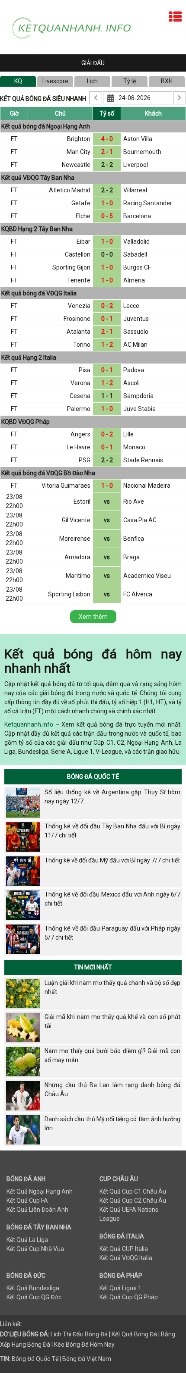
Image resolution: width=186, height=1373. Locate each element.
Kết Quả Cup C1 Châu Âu (132, 1191)
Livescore (55, 81)
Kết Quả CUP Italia (123, 1248)
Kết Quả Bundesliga (32, 1288)
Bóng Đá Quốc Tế (93, 776)
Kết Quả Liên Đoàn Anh (37, 1209)
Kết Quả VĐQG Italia (125, 1257)
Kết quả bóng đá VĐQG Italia (39, 293)
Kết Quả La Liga (27, 1239)
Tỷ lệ (129, 81)
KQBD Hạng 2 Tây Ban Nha (37, 229)
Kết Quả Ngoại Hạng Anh (39, 1191)
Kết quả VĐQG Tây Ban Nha (37, 177)
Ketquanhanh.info (28, 724)
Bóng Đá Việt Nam (86, 1358)
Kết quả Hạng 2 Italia (28, 357)
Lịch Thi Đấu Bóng (75, 1334)
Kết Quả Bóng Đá (134, 1334)
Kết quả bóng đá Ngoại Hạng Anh (45, 126)
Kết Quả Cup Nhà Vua (35, 1248)
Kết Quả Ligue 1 (120, 1288)
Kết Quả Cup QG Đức (33, 1297)
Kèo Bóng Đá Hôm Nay (84, 1344)
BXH (167, 81)
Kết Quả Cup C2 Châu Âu (132, 1200)
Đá (103, 1334)
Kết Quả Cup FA (27, 1200)
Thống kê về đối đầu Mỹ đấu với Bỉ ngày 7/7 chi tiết (112, 860)
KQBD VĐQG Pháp (25, 421)
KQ (18, 81)
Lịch (92, 81)
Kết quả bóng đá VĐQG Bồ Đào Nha (48, 473)
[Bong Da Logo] (75, 26)
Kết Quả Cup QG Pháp (128, 1297)
